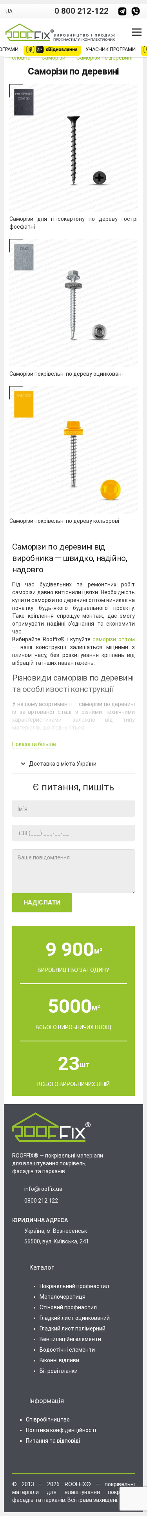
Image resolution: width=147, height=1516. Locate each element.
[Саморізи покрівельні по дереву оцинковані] (73, 243)
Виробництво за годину (73, 970)
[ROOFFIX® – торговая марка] (122, 11)
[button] (12, 11)
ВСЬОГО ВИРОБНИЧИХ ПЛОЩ (73, 1027)
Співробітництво (48, 1419)
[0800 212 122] (19, 1201)
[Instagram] (39, 1461)
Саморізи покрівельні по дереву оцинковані (66, 374)
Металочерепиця (62, 1297)
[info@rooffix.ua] (19, 1189)
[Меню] (137, 32)
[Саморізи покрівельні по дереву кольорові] (73, 390)
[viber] (136, 11)
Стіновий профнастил (68, 1307)
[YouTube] (27, 1460)
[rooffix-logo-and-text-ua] (60, 32)
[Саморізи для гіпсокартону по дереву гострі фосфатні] (73, 88)
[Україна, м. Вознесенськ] (19, 1237)
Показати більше (34, 744)
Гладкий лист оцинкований (75, 1318)
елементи (67, 1350)
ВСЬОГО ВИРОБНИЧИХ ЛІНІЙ (73, 1084)
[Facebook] (15, 1460)
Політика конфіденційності (61, 1430)
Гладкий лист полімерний (72, 1328)
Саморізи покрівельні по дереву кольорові (64, 521)
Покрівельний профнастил (74, 1286)
